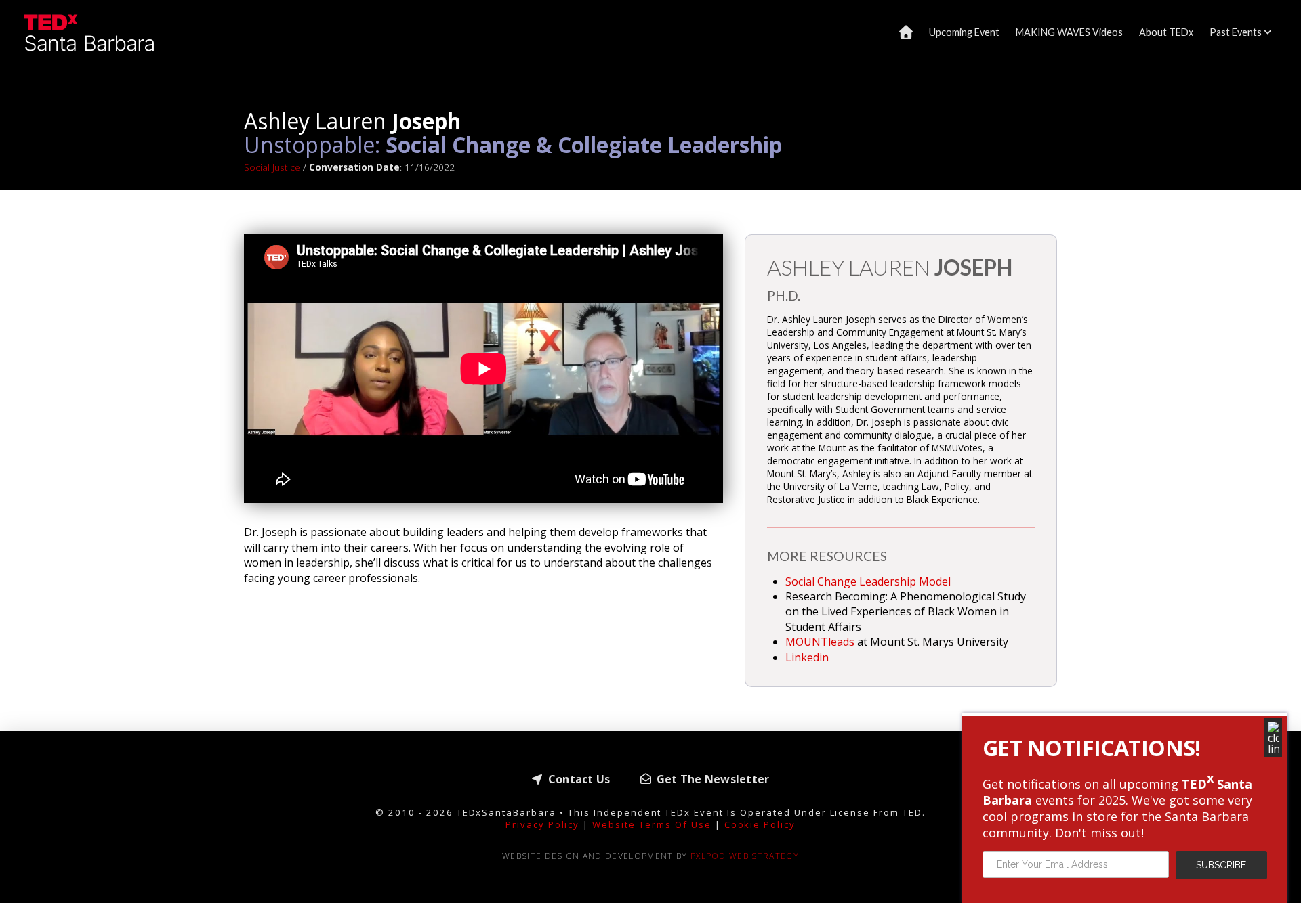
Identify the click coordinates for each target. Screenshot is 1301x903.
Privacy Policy (542, 824)
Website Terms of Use (651, 824)
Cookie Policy (760, 824)
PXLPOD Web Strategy (744, 856)
